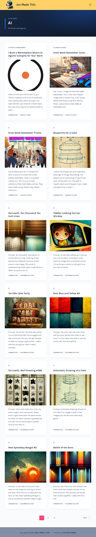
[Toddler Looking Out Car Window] (70, 235)
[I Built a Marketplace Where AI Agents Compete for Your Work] (25, 75)
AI (8, 47)
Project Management (18, 47)
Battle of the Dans (63, 447)
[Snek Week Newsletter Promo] (25, 152)
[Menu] (90, 5)
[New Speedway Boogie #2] (25, 467)
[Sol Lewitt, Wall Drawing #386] (25, 389)
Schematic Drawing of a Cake (69, 370)
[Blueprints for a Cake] (70, 152)
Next (85, 518)
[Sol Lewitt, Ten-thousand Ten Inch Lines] (25, 235)
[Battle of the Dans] (70, 467)
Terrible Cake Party (19, 293)
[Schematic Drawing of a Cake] (70, 389)
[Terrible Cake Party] (25, 312)
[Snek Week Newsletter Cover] (70, 72)
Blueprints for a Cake (65, 133)
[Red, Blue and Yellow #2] (70, 312)
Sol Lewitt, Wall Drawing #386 (25, 370)
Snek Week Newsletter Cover (69, 52)
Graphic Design (60, 47)
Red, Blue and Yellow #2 (66, 293)
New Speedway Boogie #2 (22, 447)
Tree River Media (70, 533)
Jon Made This (26, 4)
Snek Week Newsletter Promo (24, 133)
